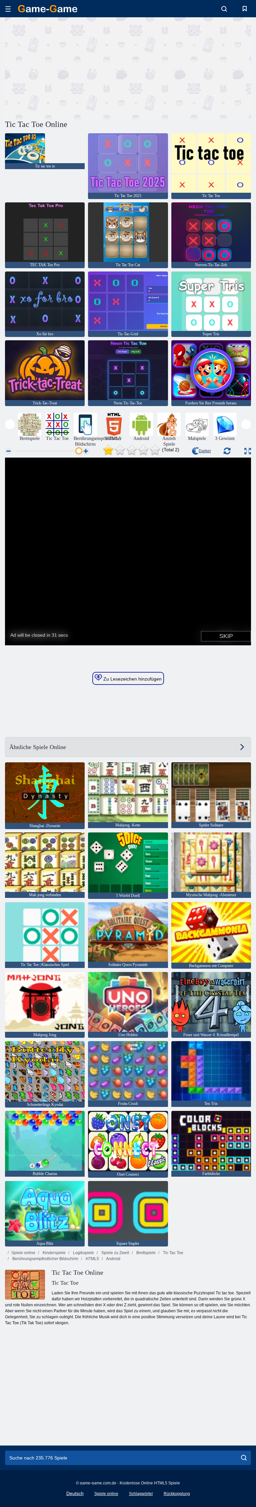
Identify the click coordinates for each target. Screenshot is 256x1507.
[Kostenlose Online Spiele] (48, 8)
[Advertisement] (67, 67)
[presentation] (10, 424)
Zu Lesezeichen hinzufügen (132, 679)
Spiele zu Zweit (114, 1252)
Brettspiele (145, 1252)
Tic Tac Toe (172, 1252)
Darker (205, 451)
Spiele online (23, 1252)
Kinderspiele (54, 1252)
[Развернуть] (247, 451)
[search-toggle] (224, 8)
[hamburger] (8, 9)
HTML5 (92, 1258)
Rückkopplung (177, 1493)
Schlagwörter (141, 1493)
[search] (244, 1458)
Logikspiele (83, 1252)
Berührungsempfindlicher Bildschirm (44, 1258)
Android (112, 1258)
